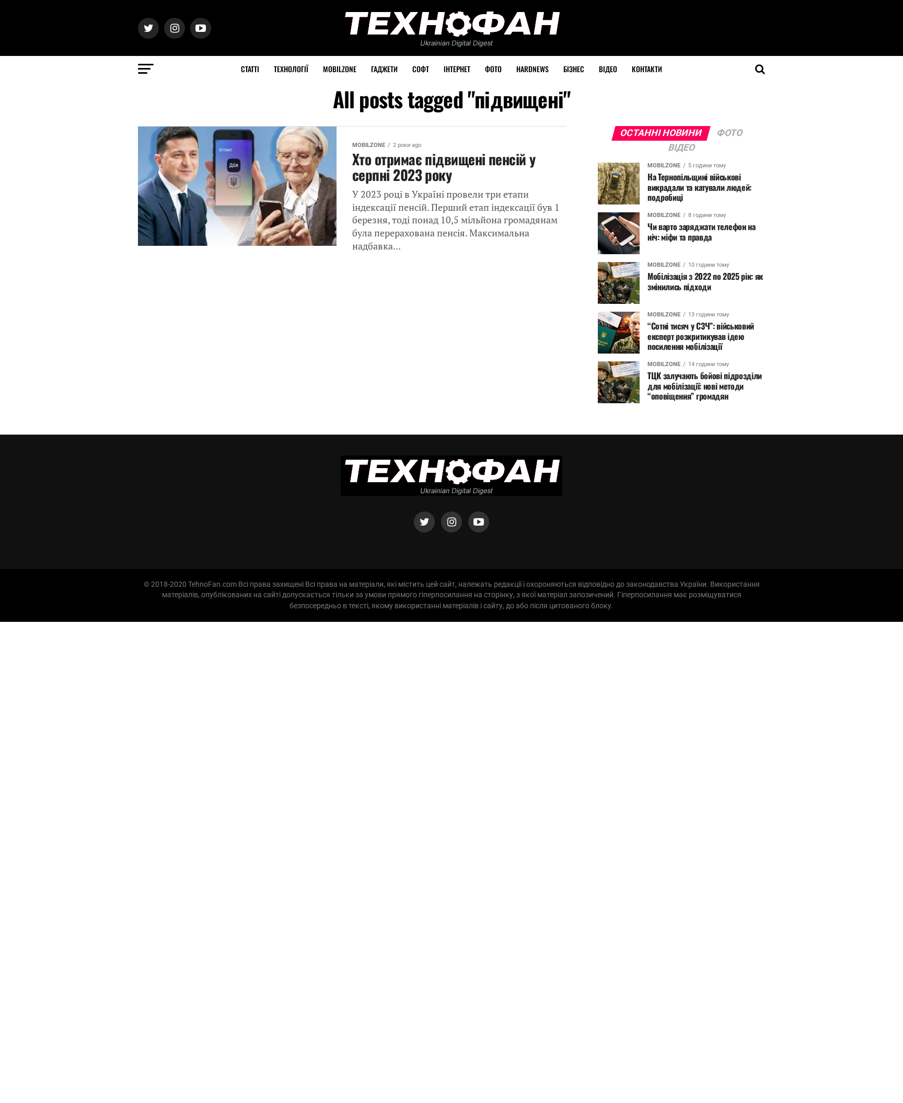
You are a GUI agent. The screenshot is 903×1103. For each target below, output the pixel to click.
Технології (291, 68)
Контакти (647, 68)
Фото (493, 68)
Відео (608, 68)
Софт (420, 68)
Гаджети (384, 68)
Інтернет (457, 68)
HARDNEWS (532, 68)
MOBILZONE (339, 68)
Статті (250, 68)
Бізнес (573, 68)
